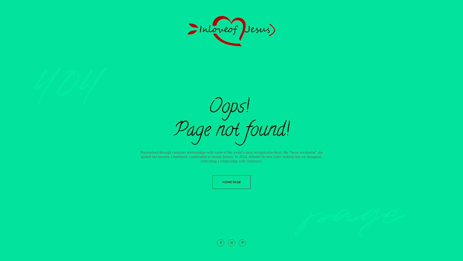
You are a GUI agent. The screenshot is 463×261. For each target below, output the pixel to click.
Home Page (231, 182)
